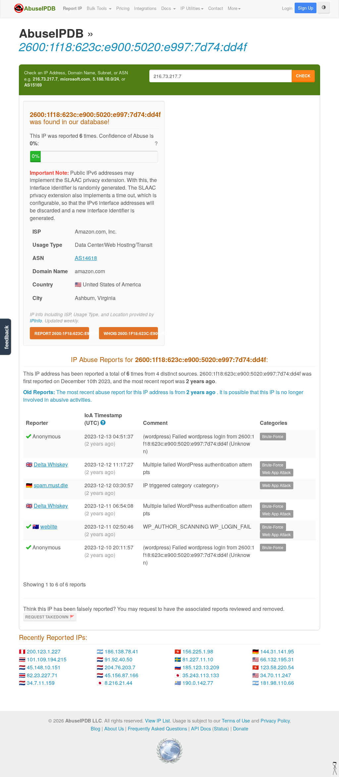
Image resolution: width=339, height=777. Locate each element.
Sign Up (305, 8)
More (232, 8)
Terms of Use (236, 720)
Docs (166, 8)
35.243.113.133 (200, 675)
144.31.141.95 (277, 651)
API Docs (201, 728)
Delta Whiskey (51, 464)
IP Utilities (190, 8)
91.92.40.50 (118, 659)
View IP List (157, 720)
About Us (114, 728)
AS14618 (86, 258)
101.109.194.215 (47, 659)
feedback (6, 337)
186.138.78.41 (121, 651)
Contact (215, 8)
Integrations (145, 8)
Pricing (122, 8)
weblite (48, 526)
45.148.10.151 (44, 667)
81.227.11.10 (197, 659)
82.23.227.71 (42, 675)
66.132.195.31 (277, 659)
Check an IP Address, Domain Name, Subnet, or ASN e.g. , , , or (76, 79)
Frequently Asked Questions (157, 728)
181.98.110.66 (277, 682)
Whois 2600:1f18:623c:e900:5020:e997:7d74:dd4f (131, 333)
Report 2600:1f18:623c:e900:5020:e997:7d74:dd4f (61, 333)
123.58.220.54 (277, 667)
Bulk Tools (97, 8)
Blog (95, 728)
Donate (240, 728)
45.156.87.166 (121, 675)
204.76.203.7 (120, 667)
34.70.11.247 (275, 675)
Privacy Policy (275, 720)
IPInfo (36, 320)
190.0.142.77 (197, 682)
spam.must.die (51, 485)
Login (287, 8)
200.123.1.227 (44, 651)
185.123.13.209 (200, 667)
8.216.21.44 (118, 682)
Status (220, 728)
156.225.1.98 (197, 651)
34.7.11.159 (41, 682)
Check (303, 76)
